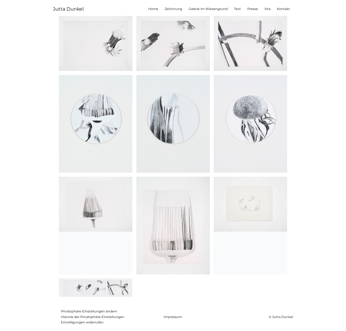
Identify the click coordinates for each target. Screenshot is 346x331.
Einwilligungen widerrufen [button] (82, 322)
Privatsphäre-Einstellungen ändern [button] (89, 311)
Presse (252, 9)
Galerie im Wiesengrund (208, 9)
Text (237, 9)
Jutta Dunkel (68, 9)
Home (153, 9)
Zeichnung (173, 9)
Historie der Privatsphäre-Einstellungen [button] (92, 317)
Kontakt (283, 9)
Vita (267, 9)
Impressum (173, 317)
